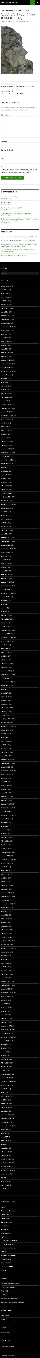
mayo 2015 (4, 785)
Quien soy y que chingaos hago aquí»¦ (13, 1302)
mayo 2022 (4, 475)
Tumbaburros (5, 1333)
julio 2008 (4, 1089)
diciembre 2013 (6, 848)
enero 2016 (4, 756)
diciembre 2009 (6, 1026)
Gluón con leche (6, 1233)
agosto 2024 (5, 375)
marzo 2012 (4, 926)
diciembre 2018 (6, 626)
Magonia (3, 1251)
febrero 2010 (5, 1018)
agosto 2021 (5, 508)
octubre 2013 (5, 856)
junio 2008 (4, 1092)
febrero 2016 (5, 752)
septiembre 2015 (6, 771)
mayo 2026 (4, 297)
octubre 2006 (5, 1166)
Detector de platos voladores (26, 240)
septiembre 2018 (6, 637)
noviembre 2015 (6, 763)
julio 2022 (4, 467)
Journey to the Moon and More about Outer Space (18, 85)
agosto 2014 (5, 819)
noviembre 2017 (6, 674)
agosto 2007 (5, 1129)
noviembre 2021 (6, 497)
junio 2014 (4, 826)
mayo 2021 (4, 519)
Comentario (5, 115)
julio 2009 (4, 1044)
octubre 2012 (5, 900)
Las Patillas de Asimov (8, 1244)
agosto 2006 (5, 1174)
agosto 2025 (5, 330)
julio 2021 (4, 512)
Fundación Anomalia (7, 1346)
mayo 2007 (4, 1140)
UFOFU (3, 1270)
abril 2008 (4, 1100)
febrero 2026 (5, 308)
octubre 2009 (5, 1033)
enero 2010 (4, 1022)
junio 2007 (4, 1137)
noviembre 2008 (6, 1074)
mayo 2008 (4, 1096)
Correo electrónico (8, 150)
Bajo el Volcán (5, 1218)
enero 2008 (4, 1111)
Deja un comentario (22, 22)
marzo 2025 (4, 349)
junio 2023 (4, 426)
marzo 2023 (4, 438)
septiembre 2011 (6, 948)
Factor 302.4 (5, 1291)
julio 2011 (4, 956)
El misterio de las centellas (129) (12, 93)
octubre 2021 (5, 500)
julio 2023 (4, 423)
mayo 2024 (4, 386)
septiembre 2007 (6, 1126)
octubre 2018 (5, 634)
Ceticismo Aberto (6, 1222)
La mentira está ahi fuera (9, 1240)
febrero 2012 (5, 930)
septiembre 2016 (6, 726)
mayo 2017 (4, 697)
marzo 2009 (4, 1059)
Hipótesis (4, 1237)
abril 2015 (4, 789)
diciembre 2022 (6, 449)
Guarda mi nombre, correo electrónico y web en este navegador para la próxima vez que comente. (19, 171)
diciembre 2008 (6, 1070)
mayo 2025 (4, 341)
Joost (3, 255)
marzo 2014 (4, 837)
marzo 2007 (4, 1148)
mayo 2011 (4, 963)
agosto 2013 (5, 863)
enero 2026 (4, 312)
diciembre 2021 (6, 493)
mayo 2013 (4, 874)
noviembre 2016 (6, 719)
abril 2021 (4, 523)
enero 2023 (4, 445)
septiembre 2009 (6, 1037)
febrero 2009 (5, 1063)
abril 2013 (4, 878)
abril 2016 (4, 745)
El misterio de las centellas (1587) (11, 208)
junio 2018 (4, 648)
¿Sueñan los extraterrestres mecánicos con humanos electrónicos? (19, 245)
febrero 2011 (5, 974)
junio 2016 (4, 737)
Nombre (4, 141)
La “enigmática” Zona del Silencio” (26, 237)
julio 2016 (4, 734)
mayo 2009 (4, 1052)
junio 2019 (4, 604)
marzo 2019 (4, 615)
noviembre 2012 (6, 896)
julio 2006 (4, 1177)
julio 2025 (4, 334)
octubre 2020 (5, 545)
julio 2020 (4, 556)
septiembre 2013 (6, 859)
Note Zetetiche (6, 1263)
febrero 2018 (5, 663)
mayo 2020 (4, 563)
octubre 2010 (5, 989)
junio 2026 (4, 293)
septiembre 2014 (6, 815)
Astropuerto (5, 1214)
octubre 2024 (5, 367)
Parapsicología (23, 10)
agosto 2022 (5, 463)
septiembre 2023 (6, 415)
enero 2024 (4, 401)
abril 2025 (4, 345)
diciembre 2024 (6, 360)
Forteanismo (6, 10)
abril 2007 (4, 1144)
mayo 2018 (4, 652)
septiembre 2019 (6, 593)
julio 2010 (4, 1000)
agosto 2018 (5, 641)
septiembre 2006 (6, 1170)
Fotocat (3, 1295)
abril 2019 (4, 611)
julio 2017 (4, 689)
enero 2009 (4, 1066)
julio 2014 (4, 822)
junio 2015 (4, 782)
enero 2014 (4, 845)
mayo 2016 (4, 741)
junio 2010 (4, 1004)
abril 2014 (4, 833)
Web (3, 158)
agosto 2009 (5, 1041)
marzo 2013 (4, 882)
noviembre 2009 (6, 1029)
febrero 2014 (5, 841)
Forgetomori (5, 1229)
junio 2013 (4, 870)
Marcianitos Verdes (9, 2)
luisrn (13, 22)
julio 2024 (4, 378)
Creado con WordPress (7, 1355)
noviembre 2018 (6, 630)
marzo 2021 (4, 526)
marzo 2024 (4, 393)
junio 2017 (4, 693)
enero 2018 (4, 667)
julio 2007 (4, 1133)
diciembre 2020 (6, 537)
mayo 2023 (4, 430)
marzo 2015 (4, 793)
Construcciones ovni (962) (9, 197)
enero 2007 (4, 1155)
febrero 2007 (5, 1152)
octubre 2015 (5, 767)
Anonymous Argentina (8, 1211)
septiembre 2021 (6, 504)
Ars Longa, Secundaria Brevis (10, 1283)
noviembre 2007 (6, 1118)
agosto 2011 (5, 952)
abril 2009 (4, 1055)
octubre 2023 (5, 412)
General (14, 10)
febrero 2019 (5, 619)
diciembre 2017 (6, 671)
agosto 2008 (5, 1085)
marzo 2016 (4, 748)
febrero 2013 (5, 885)
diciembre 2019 (6, 582)
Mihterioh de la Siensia (8, 1255)
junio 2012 (4, 915)
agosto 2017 (5, 685)
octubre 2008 (5, 1078)
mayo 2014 (4, 830)
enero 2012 (4, 933)
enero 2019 (4, 623)
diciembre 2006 (6, 1159)
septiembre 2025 (6, 327)
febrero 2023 (5, 441)
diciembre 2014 (6, 804)
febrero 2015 (5, 796)
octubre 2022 (5, 456)
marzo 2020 (4, 571)
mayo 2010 (4, 1007)
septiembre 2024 (6, 371)
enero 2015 (4, 800)
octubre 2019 (5, 589)
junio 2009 (4, 1048)
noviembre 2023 (6, 408)
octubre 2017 (5, 678)
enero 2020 (4, 578)
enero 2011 (4, 978)
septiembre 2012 (6, 904)
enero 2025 (4, 356)
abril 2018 (4, 656)
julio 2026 (4, 290)
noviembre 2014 (6, 808)
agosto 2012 (5, 907)
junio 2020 (4, 560)
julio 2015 (4, 778)
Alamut (3, 1207)
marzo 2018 (4, 660)
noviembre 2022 (6, 452)
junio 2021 (4, 515)
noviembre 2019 (6, 586)
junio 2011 (4, 959)
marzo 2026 (4, 304)
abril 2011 (4, 967)
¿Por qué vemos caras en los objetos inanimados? (16, 213)
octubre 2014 (5, 811)
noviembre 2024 (6, 364)
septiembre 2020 (6, 549)
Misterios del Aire (6, 1259)
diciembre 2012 (6, 893)
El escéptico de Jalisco (8, 1287)
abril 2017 (4, 700)
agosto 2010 (5, 996)
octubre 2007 (5, 1122)
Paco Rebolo (5, 1315)
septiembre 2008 (6, 1081)
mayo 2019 (4, 608)
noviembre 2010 (6, 985)
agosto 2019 (5, 597)
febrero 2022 (5, 486)
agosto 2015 (5, 774)
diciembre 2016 (6, 715)
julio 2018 (4, 645)
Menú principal (37, 2)
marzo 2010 (4, 1015)
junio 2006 (4, 1181)
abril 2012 (4, 922)
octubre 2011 (5, 944)
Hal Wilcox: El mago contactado (17, 255)
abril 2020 (4, 567)
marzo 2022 (4, 482)
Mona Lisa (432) (6, 202)
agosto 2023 (5, 419)
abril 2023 (4, 434)
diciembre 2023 (6, 404)
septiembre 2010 (6, 993)
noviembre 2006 (6, 1163)
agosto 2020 (5, 552)
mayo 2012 (4, 919)
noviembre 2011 (6, 941)
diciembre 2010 (6, 981)
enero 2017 (4, 711)
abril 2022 (4, 478)
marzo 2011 (4, 970)
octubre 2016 (5, 722)
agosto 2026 (5, 286)
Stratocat (4, 1319)
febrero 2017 (5, 708)
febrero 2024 (5, 397)
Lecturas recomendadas (8, 1248)
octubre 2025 (5, 323)
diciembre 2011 (6, 937)
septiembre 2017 (6, 682)
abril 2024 (4, 389)
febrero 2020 (5, 574)
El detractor (5, 1226)
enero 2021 (4, 534)
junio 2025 (4, 338)
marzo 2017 (4, 704)
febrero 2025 (5, 353)
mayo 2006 (4, 1185)
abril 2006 (4, 1189)
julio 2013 (4, 867)
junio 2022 (4, 471)
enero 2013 (4, 889)
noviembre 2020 (6, 541)
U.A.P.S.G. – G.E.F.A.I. (7, 1266)
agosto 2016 (5, 730)
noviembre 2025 (6, 319)
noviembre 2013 (6, 852)
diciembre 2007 (6, 1115)
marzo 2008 (4, 1103)
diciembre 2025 (6, 316)
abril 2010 (4, 1011)
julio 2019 (4, 600)
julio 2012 (4, 911)
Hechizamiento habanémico (10, 1298)
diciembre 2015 (6, 759)
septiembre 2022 (6, 460)
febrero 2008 (5, 1107)
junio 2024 (4, 382)
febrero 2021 (5, 530)
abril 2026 (4, 301)
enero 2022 (4, 489)
